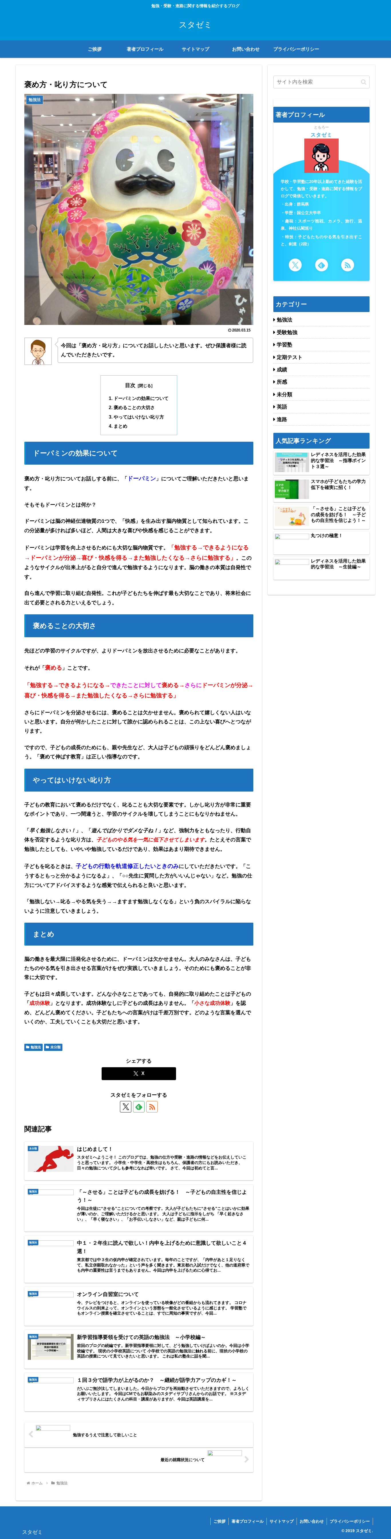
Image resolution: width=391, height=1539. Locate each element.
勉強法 (36, 1047)
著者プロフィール (248, 1521)
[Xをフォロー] (125, 1106)
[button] (364, 82)
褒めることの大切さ (134, 407)
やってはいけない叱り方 (139, 416)
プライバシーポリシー (350, 1521)
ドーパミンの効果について (141, 398)
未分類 (55, 1047)
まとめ (120, 426)
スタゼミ (321, 135)
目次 (130, 385)
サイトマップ (282, 1521)
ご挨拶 (220, 1521)
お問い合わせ (312, 1521)
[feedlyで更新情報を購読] (139, 1106)
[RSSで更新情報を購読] (152, 1106)
